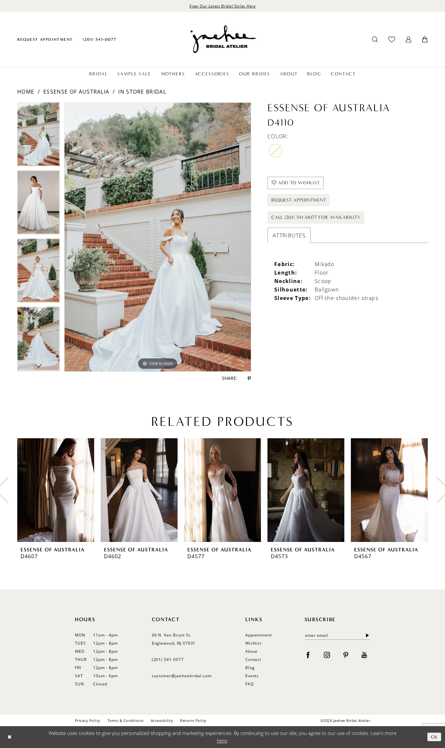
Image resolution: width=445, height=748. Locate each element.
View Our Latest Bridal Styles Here (222, 5)
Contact (253, 659)
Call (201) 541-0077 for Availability (316, 217)
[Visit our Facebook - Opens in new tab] (308, 654)
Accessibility (162, 720)
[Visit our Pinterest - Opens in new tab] (345, 654)
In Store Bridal (142, 91)
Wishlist (253, 643)
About (251, 651)
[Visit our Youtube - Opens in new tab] (364, 654)
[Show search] (375, 39)
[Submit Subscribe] (366, 635)
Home (25, 91)
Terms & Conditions (126, 720)
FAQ (249, 684)
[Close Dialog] (9, 737)
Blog (250, 667)
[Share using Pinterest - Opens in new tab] (249, 378)
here (222, 740)
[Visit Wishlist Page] (391, 39)
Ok (434, 737)
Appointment (258, 635)
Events (252, 676)
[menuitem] (45, 39)
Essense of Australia (76, 91)
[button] (408, 39)
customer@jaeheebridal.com (182, 676)
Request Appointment (298, 200)
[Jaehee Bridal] (222, 39)
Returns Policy (193, 720)
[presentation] (55, 490)
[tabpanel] (38, 136)
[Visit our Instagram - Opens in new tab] (326, 654)
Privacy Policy (87, 720)
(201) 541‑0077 (168, 659)
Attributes (289, 235)
